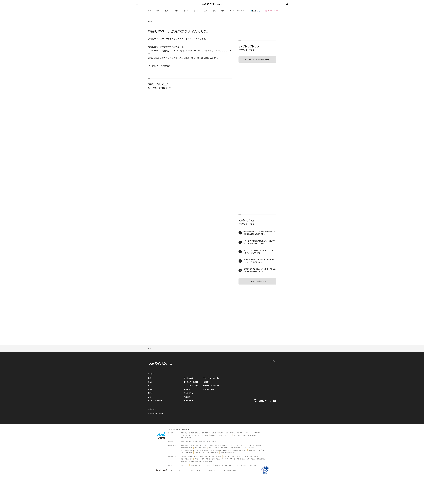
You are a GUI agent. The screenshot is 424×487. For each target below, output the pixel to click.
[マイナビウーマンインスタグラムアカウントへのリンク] (255, 401)
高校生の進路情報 (186, 441)
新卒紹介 (218, 456)
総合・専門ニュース (202, 445)
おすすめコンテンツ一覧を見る (257, 59)
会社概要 (191, 470)
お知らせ (187, 389)
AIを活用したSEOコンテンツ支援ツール (207, 452)
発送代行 (210, 465)
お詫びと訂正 (188, 401)
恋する (186, 11)
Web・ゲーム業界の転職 (195, 456)
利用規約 (206, 382)
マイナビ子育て (249, 448)
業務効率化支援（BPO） (198, 465)
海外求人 (239, 433)
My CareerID (227, 450)
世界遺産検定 (225, 448)
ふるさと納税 (204, 450)
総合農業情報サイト (237, 448)
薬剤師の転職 (206, 459)
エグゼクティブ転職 (242, 456)
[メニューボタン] (137, 4)
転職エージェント (228, 456)
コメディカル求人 (227, 459)
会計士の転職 (254, 456)
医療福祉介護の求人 (187, 438)
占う (205, 11)
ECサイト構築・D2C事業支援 (189, 450)
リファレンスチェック (255, 465)
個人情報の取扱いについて (212, 386)
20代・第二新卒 (209, 456)
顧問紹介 (197, 459)
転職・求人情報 (230, 433)
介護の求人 (184, 461)
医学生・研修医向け (218, 433)
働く (158, 11)
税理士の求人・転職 (187, 459)
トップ (148, 11)
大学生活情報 (257, 445)
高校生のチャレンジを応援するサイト (221, 445)
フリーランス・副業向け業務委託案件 (245, 435)
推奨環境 (187, 397)
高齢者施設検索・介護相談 (228, 452)
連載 (214, 11)
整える (167, 11)
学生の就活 (184, 433)
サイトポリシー (189, 393)
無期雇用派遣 (261, 459)
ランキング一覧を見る (257, 281)
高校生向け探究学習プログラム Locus (204, 441)
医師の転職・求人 (239, 459)
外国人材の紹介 (207, 461)
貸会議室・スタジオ (228, 465)
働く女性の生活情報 (187, 448)
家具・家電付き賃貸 (187, 452)
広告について (188, 378)
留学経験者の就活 (194, 433)
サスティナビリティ (207, 470)
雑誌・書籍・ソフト (200, 448)
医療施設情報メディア (240, 450)
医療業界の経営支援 (195, 461)
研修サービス (185, 465)
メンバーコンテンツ (237, 11)
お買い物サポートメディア (256, 450)
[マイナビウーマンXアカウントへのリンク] (270, 401)
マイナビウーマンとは (211, 378)
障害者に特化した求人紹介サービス (221, 435)
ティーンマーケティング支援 (242, 445)
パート (191, 435)
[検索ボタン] (287, 4)
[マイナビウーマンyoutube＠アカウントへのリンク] (274, 401)
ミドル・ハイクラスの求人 (252, 433)
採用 (215, 470)
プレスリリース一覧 (191, 386)
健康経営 (217, 465)
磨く (176, 11)
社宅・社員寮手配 (241, 465)
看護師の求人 (216, 459)
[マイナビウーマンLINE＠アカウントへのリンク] (263, 401)
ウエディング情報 (213, 448)
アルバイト (184, 435)
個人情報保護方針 (231, 470)
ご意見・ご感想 (208, 389)
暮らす (196, 11)
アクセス (198, 470)
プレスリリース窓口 (191, 382)
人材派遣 (183, 456)
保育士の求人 (251, 459)
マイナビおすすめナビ (155, 413)
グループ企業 (221, 470)
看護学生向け (206, 433)
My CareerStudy (215, 450)
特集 (222, 11)
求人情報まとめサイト (187, 445)
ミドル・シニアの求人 (201, 435)
